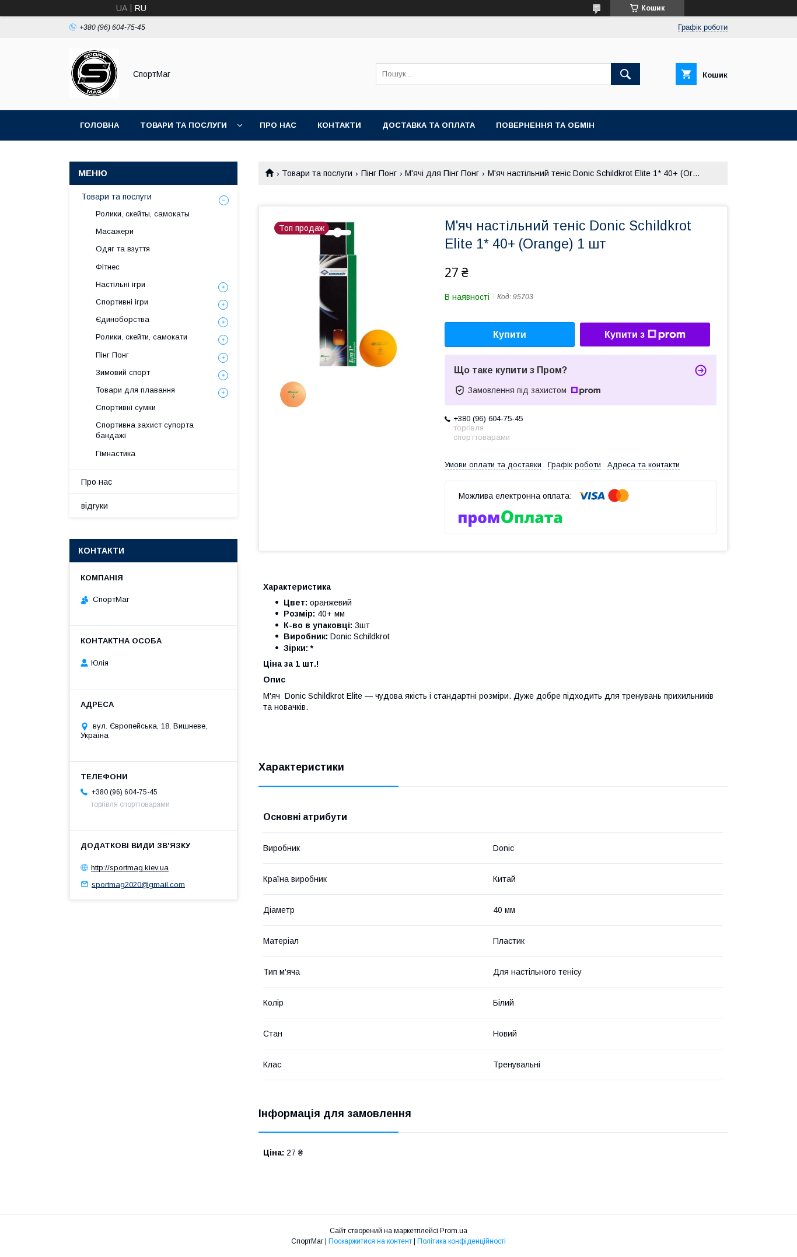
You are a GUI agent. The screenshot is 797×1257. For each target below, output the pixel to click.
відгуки (94, 505)
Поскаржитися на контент (370, 1241)
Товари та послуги (183, 125)
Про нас (278, 125)
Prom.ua (453, 1231)
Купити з (624, 334)
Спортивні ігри (122, 301)
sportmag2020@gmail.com (138, 884)
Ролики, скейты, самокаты (143, 213)
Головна (99, 125)
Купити (509, 334)
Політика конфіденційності (461, 1241)
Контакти (339, 125)
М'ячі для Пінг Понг (442, 173)
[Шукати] (625, 74)
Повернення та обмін (545, 125)
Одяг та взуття (123, 248)
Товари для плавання (135, 390)
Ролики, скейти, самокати (141, 336)
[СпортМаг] (94, 95)
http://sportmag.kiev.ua (130, 867)
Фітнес (108, 266)
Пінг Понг (379, 173)
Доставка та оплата (428, 125)
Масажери (115, 231)
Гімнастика (115, 453)
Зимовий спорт (123, 372)
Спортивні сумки (126, 407)
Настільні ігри (120, 284)
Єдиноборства (122, 319)
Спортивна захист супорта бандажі (145, 430)
